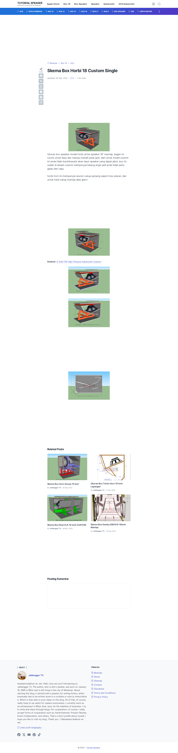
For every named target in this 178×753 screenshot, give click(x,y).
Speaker (95, 4)
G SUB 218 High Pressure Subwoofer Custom (78, 261)
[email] (41, 102)
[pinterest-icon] (34, 735)
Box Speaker (80, 4)
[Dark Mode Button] (153, 3)
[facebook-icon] (18, 735)
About (96, 676)
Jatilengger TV (36, 675)
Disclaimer (98, 689)
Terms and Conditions (104, 693)
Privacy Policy (100, 696)
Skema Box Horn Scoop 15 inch (63, 484)
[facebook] (41, 75)
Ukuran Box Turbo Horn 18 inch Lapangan (107, 485)
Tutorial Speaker (29, 3)
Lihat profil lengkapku (30, 727)
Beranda (97, 672)
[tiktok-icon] (39, 735)
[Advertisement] (89, 38)
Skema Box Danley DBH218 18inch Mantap (108, 526)
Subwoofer (109, 4)
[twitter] (41, 81)
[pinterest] (41, 97)
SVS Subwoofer (127, 4)
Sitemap (97, 680)
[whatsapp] (41, 86)
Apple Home (53, 4)
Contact (97, 684)
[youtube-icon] (29, 735)
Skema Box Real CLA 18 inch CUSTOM (66, 525)
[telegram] (41, 91)
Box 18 (66, 4)
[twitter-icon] (24, 735)
